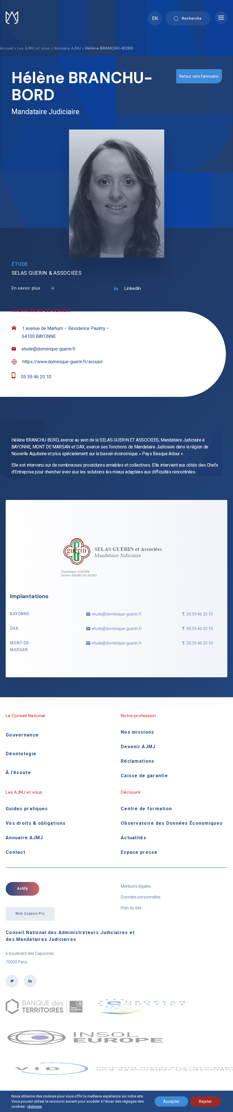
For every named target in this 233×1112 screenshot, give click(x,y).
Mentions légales (136, 886)
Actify (22, 889)
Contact (15, 852)
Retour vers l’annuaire (199, 76)
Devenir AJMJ (138, 746)
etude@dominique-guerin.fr (49, 349)
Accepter (171, 1101)
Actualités (133, 837)
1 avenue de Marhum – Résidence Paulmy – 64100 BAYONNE (65, 332)
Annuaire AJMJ (67, 48)
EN (155, 18)
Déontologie (21, 753)
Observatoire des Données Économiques (171, 823)
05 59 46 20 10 (36, 376)
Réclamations (137, 761)
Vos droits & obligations (36, 823)
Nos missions (137, 732)
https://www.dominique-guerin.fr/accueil (62, 361)
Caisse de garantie (144, 775)
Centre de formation (146, 808)
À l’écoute (18, 772)
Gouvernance (22, 735)
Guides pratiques (27, 808)
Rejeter (205, 1101)
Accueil (6, 48)
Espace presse (139, 852)
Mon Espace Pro (30, 914)
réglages (34, 1106)
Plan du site (131, 908)
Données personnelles (141, 897)
